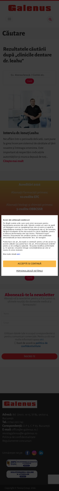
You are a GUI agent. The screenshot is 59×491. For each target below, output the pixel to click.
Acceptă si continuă (29, 264)
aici (18, 254)
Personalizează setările (29, 271)
